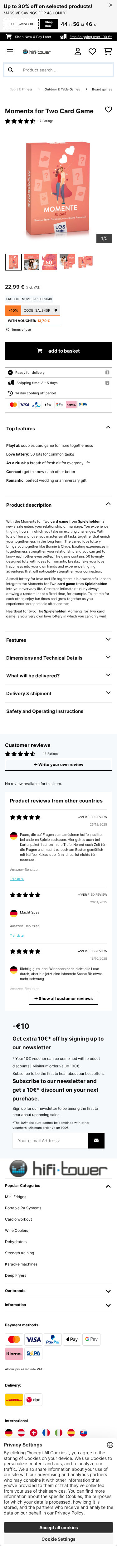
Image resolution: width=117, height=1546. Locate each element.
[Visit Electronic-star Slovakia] (83, 1432)
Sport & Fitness (21, 89)
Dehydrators (16, 1241)
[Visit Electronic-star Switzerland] (33, 1432)
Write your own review (60, 764)
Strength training (19, 1253)
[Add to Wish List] (108, 109)
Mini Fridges (15, 1196)
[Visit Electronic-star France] (46, 1432)
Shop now (49, 23)
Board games (102, 89)
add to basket (63, 351)
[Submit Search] (10, 70)
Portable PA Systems (23, 1208)
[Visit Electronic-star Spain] (71, 1432)
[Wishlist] (92, 51)
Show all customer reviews (65, 998)
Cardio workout (18, 1219)
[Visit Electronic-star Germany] (8, 1432)
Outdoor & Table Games (63, 89)
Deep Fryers (15, 1275)
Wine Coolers (16, 1230)
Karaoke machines (21, 1264)
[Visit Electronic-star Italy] (58, 1432)
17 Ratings (45, 121)
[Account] (78, 51)
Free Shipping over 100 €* (91, 37)
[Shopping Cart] (108, 51)
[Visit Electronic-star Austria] (21, 1432)
